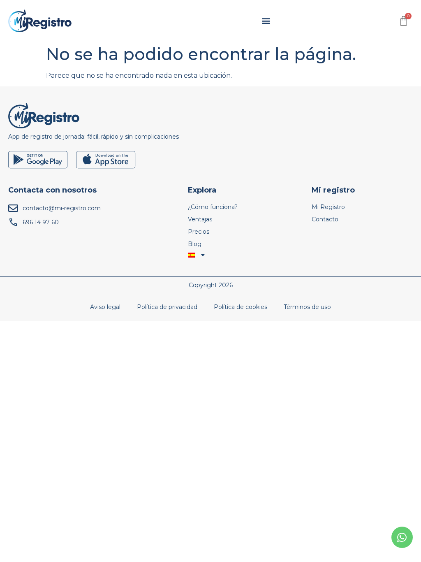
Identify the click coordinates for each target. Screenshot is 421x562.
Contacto (325, 219)
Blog (194, 244)
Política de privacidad (167, 307)
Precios (198, 231)
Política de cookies (240, 307)
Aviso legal (105, 307)
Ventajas (200, 219)
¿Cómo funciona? (213, 207)
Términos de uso (307, 307)
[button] (266, 21)
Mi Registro (328, 207)
